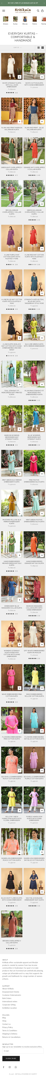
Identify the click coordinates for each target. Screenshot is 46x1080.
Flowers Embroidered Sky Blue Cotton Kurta (34, 738)
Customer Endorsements (11, 995)
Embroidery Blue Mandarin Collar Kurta (12, 607)
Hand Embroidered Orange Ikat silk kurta (34, 562)
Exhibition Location (9, 1008)
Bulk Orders (6, 998)
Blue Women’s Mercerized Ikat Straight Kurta (34, 437)
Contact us (6, 1024)
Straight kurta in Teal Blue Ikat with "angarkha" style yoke (34, 301)
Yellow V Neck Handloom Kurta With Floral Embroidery (11, 818)
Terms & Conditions (9, 1031)
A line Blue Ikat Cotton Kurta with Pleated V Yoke (12, 301)
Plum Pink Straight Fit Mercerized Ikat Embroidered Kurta (34, 392)
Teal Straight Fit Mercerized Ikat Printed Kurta (12, 392)
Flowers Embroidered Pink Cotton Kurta (11, 738)
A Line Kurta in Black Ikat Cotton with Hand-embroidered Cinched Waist (12, 347)
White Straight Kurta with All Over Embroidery (11, 85)
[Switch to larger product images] (39, 47)
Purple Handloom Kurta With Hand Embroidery (34, 818)
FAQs (4, 1021)
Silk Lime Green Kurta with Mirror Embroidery (34, 345)
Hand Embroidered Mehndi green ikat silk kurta (11, 563)
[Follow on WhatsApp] (16, 1067)
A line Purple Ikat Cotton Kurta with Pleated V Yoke (11, 257)
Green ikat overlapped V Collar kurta (11, 168)
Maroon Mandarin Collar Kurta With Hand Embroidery (34, 608)
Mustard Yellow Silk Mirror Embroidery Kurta (12, 521)
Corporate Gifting (9, 1005)
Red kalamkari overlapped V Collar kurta (11, 212)
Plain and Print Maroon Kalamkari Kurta (11, 128)
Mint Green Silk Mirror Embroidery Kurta (12, 481)
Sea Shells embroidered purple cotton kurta (34, 778)
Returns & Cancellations (11, 1037)
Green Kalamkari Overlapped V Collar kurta (34, 212)
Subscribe (11, 1058)
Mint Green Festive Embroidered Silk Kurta (34, 520)
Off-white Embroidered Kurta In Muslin (34, 651)
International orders (9, 1001)
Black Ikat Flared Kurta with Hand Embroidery (11, 899)
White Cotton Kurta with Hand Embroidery (34, 84)
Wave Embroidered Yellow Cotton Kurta (34, 695)
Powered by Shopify (29, 1074)
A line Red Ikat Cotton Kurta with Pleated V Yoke (34, 257)
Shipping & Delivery (9, 1034)
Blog (4, 1018)
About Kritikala (8, 989)
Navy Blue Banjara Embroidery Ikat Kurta (34, 899)
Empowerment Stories (10, 992)
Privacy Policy (7, 1027)
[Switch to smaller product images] (43, 47)
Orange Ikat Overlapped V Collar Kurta (34, 168)
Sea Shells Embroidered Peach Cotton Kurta (11, 778)
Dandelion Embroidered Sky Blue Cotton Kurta (34, 859)
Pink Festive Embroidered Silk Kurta (34, 481)
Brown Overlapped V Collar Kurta (12, 942)
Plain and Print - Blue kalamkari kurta (34, 128)
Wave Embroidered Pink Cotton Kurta (12, 695)
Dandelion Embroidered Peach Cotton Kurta (11, 859)
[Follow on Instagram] (9, 1067)
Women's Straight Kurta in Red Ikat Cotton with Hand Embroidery (12, 653)
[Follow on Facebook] (3, 1067)
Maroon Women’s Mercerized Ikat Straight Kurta (11, 437)
